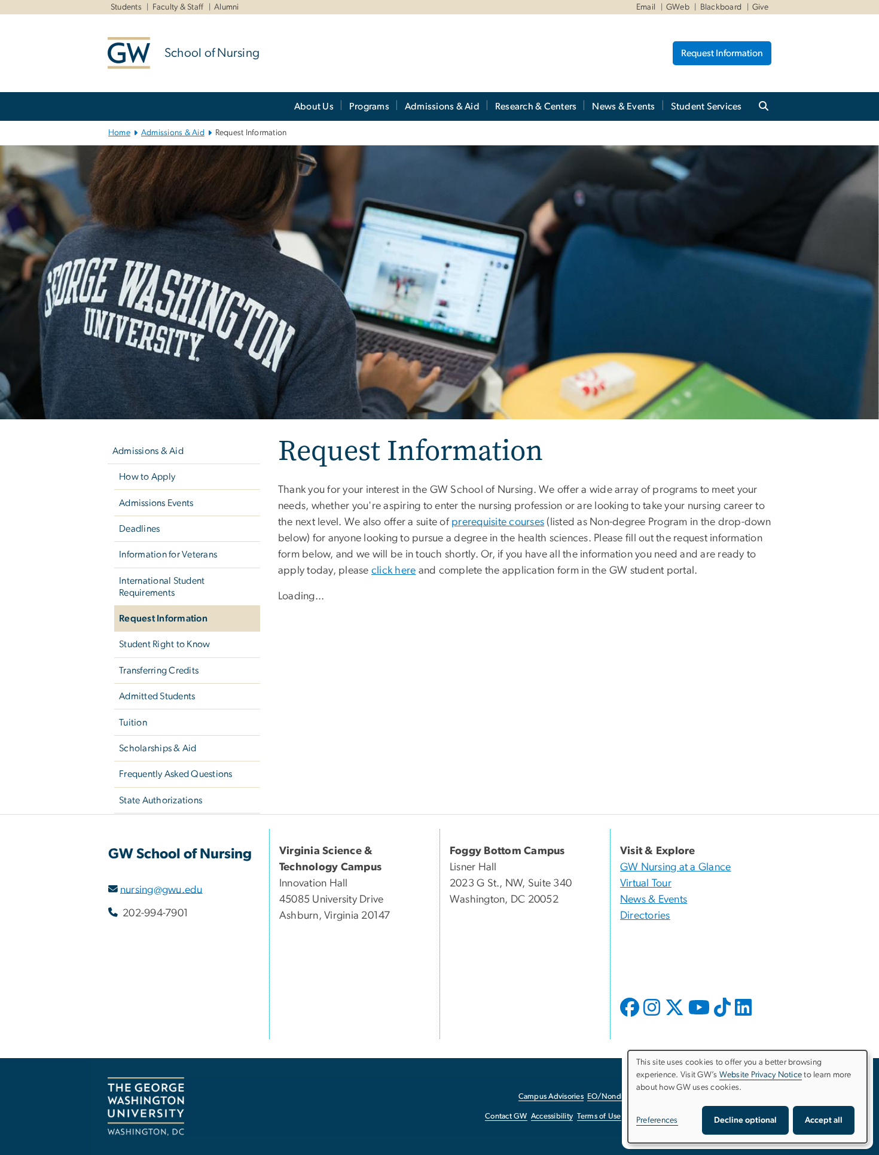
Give (760, 7)
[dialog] (747, 1096)
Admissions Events (156, 503)
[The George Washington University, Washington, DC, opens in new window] (146, 1106)
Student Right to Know (164, 644)
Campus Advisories (551, 1097)
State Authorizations (160, 800)
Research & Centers (536, 106)
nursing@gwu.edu (161, 889)
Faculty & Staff (178, 7)
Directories (645, 915)
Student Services (706, 106)
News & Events (623, 106)
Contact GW (506, 1116)
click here (393, 570)
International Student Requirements (162, 587)
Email (645, 7)
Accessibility (552, 1116)
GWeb (677, 7)
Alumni (226, 7)
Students (126, 7)
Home (119, 133)
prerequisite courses (497, 522)
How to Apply (147, 476)
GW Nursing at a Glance (675, 867)
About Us (314, 106)
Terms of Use (599, 1116)
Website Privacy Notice (760, 1075)
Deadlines (139, 529)
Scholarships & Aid (158, 748)
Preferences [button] (657, 1120)
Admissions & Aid (442, 106)
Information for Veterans (168, 554)
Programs (369, 106)
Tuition (133, 722)
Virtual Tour (646, 883)
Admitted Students (157, 696)
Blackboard (721, 7)
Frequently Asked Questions (176, 774)
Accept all (824, 1120)
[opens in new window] (631, 1016)
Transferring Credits (159, 670)
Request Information (722, 53)
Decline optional (745, 1120)
